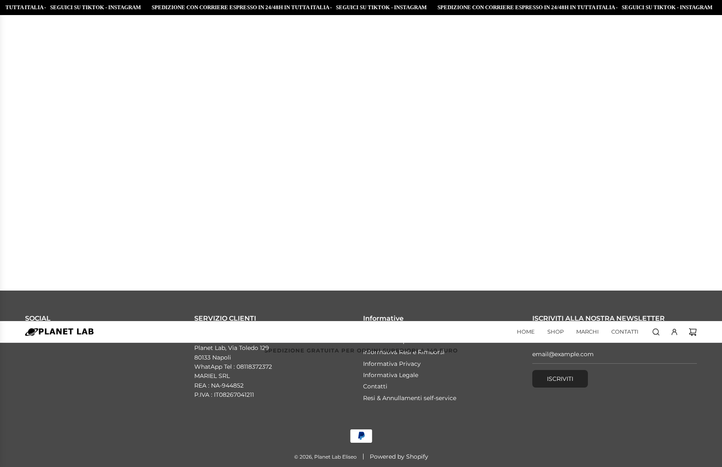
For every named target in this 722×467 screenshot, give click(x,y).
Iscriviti (560, 379)
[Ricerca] (656, 332)
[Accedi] (674, 332)
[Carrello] (693, 332)
